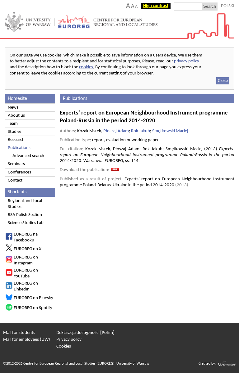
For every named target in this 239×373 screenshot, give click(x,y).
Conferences (19, 172)
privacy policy (186, 61)
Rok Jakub (140, 131)
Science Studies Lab (26, 223)
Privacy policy (69, 339)
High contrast (155, 6)
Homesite (17, 98)
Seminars (16, 164)
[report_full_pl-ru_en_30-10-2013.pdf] (115, 170)
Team (13, 123)
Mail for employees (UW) (26, 339)
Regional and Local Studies (25, 204)
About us (16, 115)
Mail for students (19, 332)
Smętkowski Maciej (170, 131)
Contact (15, 180)
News (13, 107)
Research (16, 139)
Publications (19, 148)
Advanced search (28, 156)
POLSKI (227, 6)
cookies (86, 67)
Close (223, 81)
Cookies (63, 346)
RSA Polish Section (25, 215)
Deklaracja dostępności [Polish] (85, 332)
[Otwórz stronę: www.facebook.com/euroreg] (9, 238)
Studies (14, 131)
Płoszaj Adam (116, 131)
